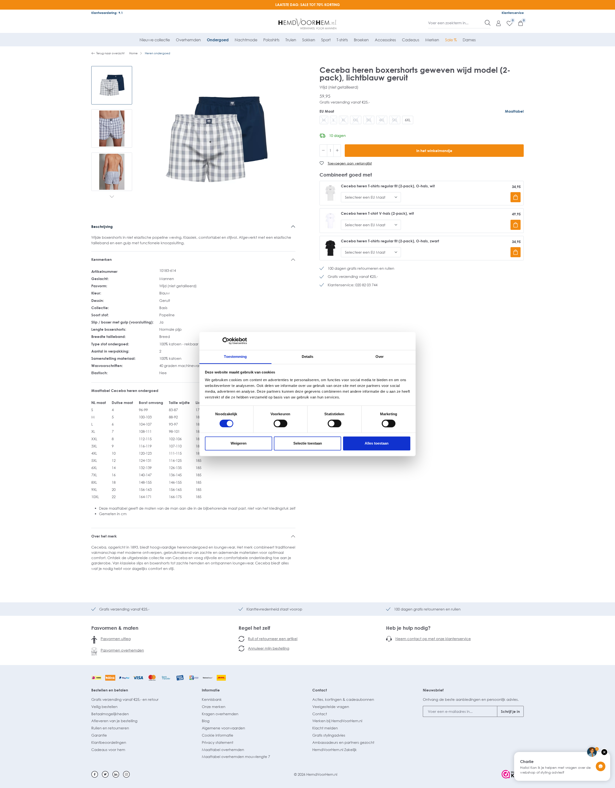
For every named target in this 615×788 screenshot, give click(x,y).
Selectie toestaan (307, 443)
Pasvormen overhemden (122, 650)
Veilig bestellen (104, 706)
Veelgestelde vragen (330, 706)
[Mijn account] (496, 23)
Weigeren (238, 443)
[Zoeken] (488, 23)
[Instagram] (126, 774)
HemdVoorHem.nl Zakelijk (334, 749)
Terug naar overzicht (110, 53)
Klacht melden (325, 728)
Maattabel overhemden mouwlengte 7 (236, 756)
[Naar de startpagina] (307, 24)
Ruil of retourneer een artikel (272, 638)
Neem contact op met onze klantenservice (433, 638)
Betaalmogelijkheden (110, 714)
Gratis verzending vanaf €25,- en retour (125, 699)
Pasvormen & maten (114, 628)
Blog (205, 721)
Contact (319, 690)
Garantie (99, 735)
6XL (408, 120)
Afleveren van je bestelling (114, 721)
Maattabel (514, 111)
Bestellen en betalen (109, 690)
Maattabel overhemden (223, 749)
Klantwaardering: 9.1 (107, 13)
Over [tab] (379, 356)
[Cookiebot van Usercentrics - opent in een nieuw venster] (226, 340)
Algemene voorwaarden (223, 728)
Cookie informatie (217, 735)
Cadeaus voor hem (108, 749)
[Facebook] (94, 774)
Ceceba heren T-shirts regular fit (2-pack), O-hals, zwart (390, 241)
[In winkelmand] (515, 197)
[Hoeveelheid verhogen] (337, 150)
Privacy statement (217, 742)
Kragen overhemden (220, 714)
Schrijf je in (510, 711)
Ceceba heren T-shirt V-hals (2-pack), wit (377, 213)
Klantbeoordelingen (108, 742)
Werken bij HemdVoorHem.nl (337, 721)
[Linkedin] (115, 774)
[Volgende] (112, 197)
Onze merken (213, 706)
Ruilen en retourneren (110, 728)
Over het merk (104, 536)
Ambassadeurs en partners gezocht (343, 742)
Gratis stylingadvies (328, 735)
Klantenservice (513, 13)
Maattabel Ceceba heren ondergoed (124, 390)
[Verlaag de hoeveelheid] (323, 150)
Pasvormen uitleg (116, 638)
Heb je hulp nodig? (408, 628)
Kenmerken (101, 259)
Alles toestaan (376, 443)
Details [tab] (308, 356)
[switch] (280, 423)
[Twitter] (105, 774)
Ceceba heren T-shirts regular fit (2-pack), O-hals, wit (388, 186)
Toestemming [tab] (235, 356)
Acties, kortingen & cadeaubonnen (343, 699)
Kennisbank (212, 699)
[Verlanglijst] (507, 23)
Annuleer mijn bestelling (268, 648)
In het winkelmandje (434, 150)
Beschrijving (102, 226)
